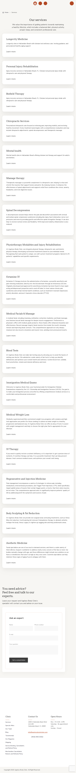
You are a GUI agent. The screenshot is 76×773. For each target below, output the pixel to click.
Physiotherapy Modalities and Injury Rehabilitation (33, 244)
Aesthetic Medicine (16, 543)
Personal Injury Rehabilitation (22, 66)
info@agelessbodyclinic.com (38, 732)
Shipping (8, 742)
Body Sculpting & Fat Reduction (23, 513)
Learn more (11, 51)
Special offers (9, 725)
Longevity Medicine (17, 39)
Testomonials (9, 736)
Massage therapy (15, 178)
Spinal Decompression (18, 210)
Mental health (13, 151)
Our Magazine (9, 739)
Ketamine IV (13, 277)
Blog (6, 732)
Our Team (8, 729)
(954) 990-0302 (37, 737)
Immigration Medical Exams (21, 382)
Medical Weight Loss (17, 414)
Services (8, 722)
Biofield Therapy (15, 94)
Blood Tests (12, 350)
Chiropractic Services (17, 121)
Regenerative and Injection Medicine (26, 479)
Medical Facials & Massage (20, 313)
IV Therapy (12, 449)
